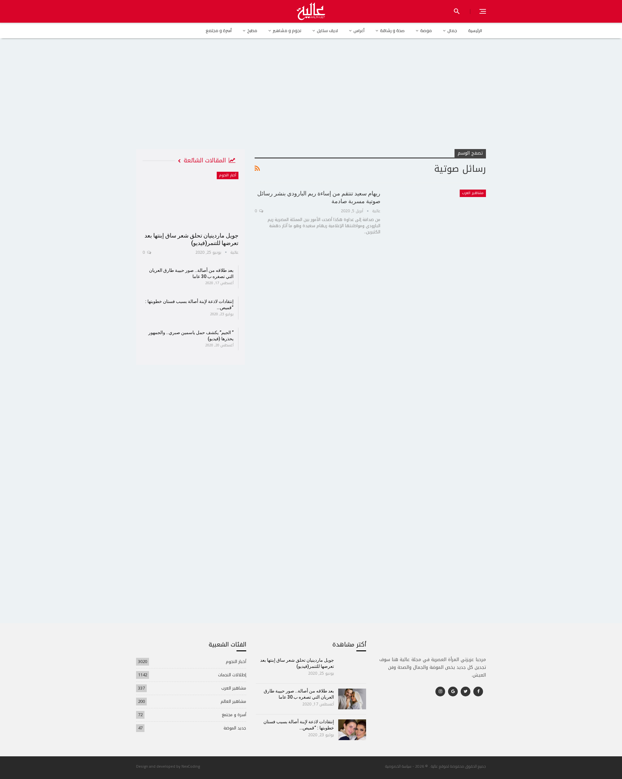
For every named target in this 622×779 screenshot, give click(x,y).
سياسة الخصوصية (398, 766)
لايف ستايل (327, 30)
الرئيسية (475, 30)
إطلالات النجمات (232, 675)
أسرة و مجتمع (219, 30)
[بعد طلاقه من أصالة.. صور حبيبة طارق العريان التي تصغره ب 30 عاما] (352, 699)
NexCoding (190, 766)
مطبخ (252, 30)
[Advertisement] (311, 100)
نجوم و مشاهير (287, 30)
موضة (426, 30)
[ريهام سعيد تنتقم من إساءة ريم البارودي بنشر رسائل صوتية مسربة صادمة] (437, 221)
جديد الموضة (235, 728)
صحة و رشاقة (392, 30)
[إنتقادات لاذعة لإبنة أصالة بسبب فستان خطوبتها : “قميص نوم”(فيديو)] (352, 729)
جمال (452, 30)
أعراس (358, 30)
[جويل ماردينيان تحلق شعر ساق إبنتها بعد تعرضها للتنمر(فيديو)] (190, 199)
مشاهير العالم (233, 701)
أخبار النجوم (227, 175)
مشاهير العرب (473, 193)
